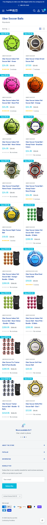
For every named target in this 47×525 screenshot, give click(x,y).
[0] (43, 10)
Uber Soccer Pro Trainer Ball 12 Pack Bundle (11, 363)
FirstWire (12, 520)
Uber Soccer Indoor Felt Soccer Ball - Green (10, 60)
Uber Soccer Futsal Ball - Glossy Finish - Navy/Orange (35, 188)
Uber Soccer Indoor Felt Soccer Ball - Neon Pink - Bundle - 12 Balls (34, 320)
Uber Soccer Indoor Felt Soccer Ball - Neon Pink (10, 101)
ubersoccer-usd (32, 271)
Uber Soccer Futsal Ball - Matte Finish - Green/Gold (11, 187)
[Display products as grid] (40, 29)
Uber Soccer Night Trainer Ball (11, 231)
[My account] (38, 10)
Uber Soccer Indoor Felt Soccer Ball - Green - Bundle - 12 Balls (34, 232)
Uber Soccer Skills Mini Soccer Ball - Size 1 (34, 405)
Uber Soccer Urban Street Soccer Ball (35, 60)
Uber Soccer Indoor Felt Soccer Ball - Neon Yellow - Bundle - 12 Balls (11, 320)
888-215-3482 (24, 5)
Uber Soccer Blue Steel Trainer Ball (34, 275)
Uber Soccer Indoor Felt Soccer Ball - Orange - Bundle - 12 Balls (10, 276)
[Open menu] (3, 11)
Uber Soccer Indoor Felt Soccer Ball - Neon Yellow (11, 143)
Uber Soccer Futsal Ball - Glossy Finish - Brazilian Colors (35, 144)
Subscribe (9, 486)
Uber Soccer (6, 56)
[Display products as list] (44, 29)
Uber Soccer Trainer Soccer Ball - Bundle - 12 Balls (10, 406)
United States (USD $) (10, 496)
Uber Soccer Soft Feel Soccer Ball (33, 363)
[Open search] (34, 10)
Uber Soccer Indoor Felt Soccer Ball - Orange (34, 101)
